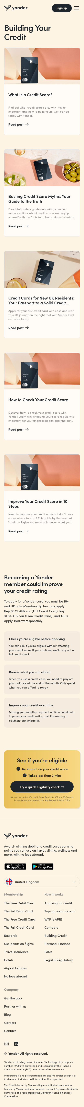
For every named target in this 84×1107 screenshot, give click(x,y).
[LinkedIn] (16, 1044)
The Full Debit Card (18, 911)
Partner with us (15, 1006)
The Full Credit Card (19, 927)
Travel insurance (16, 952)
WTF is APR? (53, 919)
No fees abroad (15, 976)
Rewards (10, 935)
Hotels (8, 960)
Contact (10, 1031)
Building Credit (55, 935)
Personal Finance (57, 943)
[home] (16, 8)
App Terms (50, 800)
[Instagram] (6, 1044)
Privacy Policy (63, 800)
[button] (76, 8)
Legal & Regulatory (58, 960)
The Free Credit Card (19, 919)
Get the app (13, 998)
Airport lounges (15, 968)
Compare (51, 927)
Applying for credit (58, 903)
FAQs (48, 952)
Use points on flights (19, 943)
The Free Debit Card (19, 903)
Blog (7, 1014)
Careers (10, 1022)
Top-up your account (59, 911)
